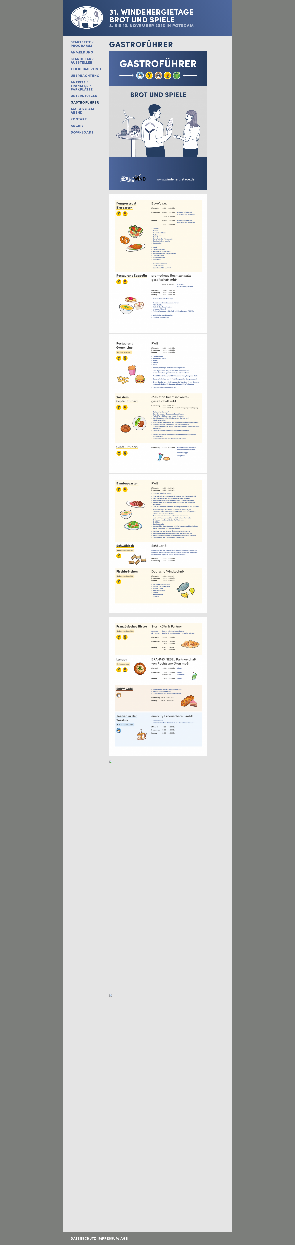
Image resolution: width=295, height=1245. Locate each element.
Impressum (108, 1238)
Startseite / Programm (82, 43)
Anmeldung (82, 52)
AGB (124, 1238)
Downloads (82, 132)
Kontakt (79, 119)
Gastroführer (85, 102)
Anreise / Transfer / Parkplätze (82, 86)
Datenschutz (83, 1238)
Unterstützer (84, 96)
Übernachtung (85, 75)
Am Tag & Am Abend (82, 110)
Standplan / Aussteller (82, 60)
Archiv (77, 126)
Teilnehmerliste (86, 69)
